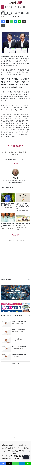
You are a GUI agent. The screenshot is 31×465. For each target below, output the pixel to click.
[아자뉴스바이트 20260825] (6, 324)
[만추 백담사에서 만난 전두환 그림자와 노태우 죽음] (8, 217)
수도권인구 (15, 154)
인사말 (10, 455)
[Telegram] (15, 21)
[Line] (19, 21)
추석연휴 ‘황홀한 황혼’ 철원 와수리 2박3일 (23, 224)
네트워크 (15, 455)
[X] (7, 21)
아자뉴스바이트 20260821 (19, 354)
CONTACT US (22, 456)
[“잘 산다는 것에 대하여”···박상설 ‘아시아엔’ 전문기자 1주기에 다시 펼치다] (23, 197)
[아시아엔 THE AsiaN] (15, 2)
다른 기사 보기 (15, 363)
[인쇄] (3, 25)
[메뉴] (2, 3)
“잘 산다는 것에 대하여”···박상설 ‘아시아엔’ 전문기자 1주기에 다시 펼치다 (22, 205)
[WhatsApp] (11, 21)
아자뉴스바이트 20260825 (19, 321)
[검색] (29, 3)
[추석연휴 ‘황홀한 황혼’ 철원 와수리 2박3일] (23, 217)
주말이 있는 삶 (12, 152)
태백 (4, 152)
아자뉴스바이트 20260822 (19, 346)
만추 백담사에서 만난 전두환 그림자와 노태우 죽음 (7, 225)
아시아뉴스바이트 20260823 (19, 338)
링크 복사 (15, 163)
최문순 (20, 152)
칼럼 (3, 11)
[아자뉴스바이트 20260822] (6, 348)
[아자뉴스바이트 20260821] (6, 357)
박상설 (3, 17)
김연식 (26, 152)
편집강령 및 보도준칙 (23, 455)
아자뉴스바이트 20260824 (19, 330)
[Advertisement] (15, 257)
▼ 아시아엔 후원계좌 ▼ (15, 146)
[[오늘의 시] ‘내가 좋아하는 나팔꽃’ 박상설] (8, 197)
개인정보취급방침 (13, 456)
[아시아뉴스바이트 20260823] (6, 340)
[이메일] (24, 21)
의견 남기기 (15, 235)
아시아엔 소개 (4, 455)
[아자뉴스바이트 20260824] (6, 332)
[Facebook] (3, 21)
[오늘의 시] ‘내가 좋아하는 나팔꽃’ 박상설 (7, 204)
